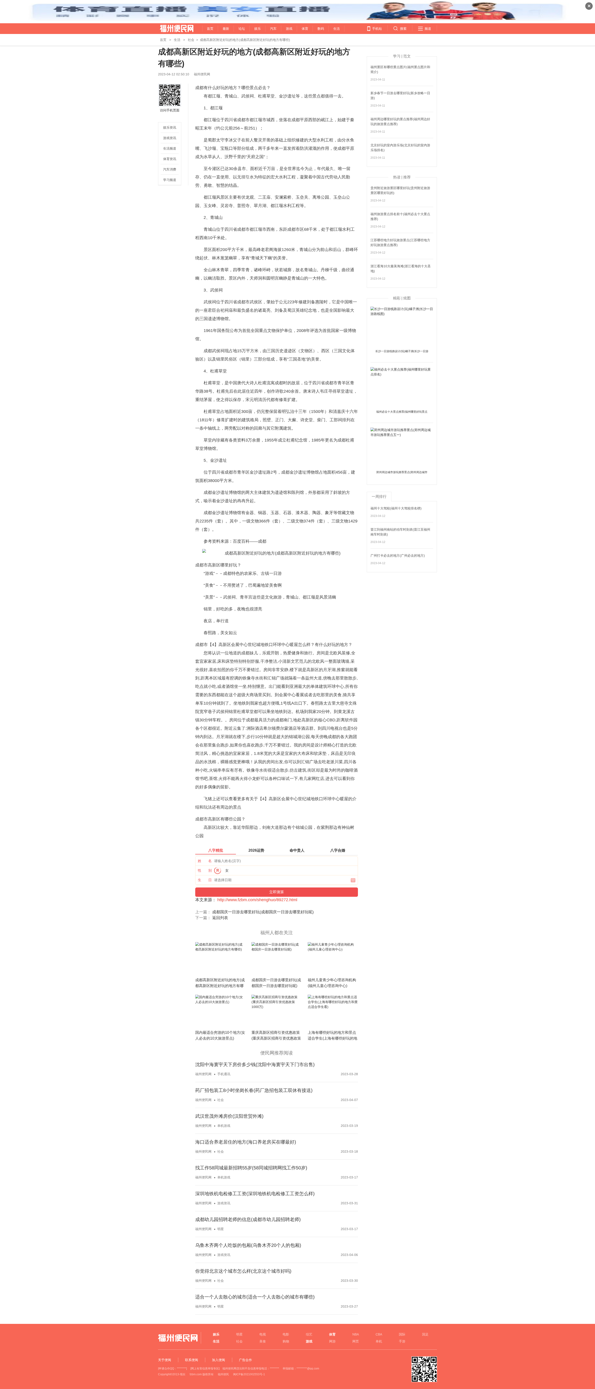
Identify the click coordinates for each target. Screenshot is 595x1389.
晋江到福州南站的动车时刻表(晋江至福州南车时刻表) (400, 532)
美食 (262, 1341)
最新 (226, 28)
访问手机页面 (169, 110)
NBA (355, 1334)
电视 (262, 1334)
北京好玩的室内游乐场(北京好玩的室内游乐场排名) (400, 147)
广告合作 (245, 1360)
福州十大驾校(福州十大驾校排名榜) (396, 508)
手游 (402, 1341)
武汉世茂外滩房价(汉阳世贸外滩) (229, 1116)
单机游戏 (223, 1126)
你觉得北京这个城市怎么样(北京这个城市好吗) (243, 1271)
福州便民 (223, 1374)
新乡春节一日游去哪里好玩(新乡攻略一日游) (400, 95)
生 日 (205, 880)
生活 (336, 28)
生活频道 (169, 148)
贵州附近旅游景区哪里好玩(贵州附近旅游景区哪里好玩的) (400, 190)
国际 (402, 1334)
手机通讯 (223, 1074)
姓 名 (205, 861)
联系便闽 (191, 1360)
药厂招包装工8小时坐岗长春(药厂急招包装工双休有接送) (254, 1090)
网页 (355, 1341)
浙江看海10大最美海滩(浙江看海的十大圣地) (400, 268)
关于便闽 (164, 1360)
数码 (320, 28)
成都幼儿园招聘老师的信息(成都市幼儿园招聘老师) (248, 1219)
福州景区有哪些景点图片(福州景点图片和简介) (400, 69)
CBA (379, 1334)
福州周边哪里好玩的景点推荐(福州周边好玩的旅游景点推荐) (400, 121)
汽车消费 (169, 169)
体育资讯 (169, 159)
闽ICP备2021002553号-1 (249, 1374)
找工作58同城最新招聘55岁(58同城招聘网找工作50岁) (251, 1167)
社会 (191, 40)
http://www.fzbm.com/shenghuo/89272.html (257, 899)
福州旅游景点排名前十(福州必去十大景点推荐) (400, 216)
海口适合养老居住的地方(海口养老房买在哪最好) (245, 1142)
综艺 (309, 1334)
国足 (425, 1334)
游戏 (289, 28)
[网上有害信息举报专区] (205, 1368)
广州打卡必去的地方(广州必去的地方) (397, 555)
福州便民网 (172, 28)
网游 (332, 1341)
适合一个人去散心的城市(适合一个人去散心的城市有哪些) (255, 1296)
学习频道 (169, 180)
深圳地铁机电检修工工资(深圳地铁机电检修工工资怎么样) (255, 1193)
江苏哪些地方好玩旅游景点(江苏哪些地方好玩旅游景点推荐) (400, 242)
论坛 (241, 28)
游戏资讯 (169, 138)
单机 (379, 1341)
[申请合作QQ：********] (172, 1368)
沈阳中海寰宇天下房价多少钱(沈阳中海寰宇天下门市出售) (255, 1064)
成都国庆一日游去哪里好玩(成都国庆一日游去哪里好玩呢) (263, 912)
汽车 (273, 28)
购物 (286, 1341)
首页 (210, 28)
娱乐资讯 (169, 127)
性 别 (205, 870)
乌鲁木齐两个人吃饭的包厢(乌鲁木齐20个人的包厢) (248, 1245)
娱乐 (257, 28)
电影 (286, 1334)
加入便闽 (218, 1360)
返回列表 (220, 918)
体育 (305, 28)
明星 (220, 1229)
